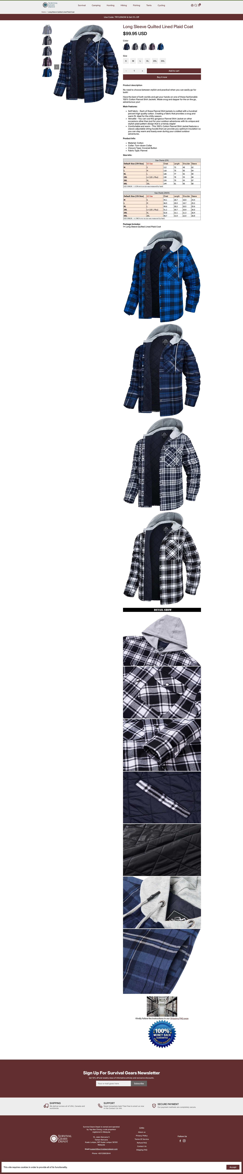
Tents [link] (149, 5)
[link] (50, 7)
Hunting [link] (110, 5)
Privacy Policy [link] (142, 1136)
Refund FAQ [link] (142, 1143)
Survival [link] (82, 5)
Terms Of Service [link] (142, 1139)
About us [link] (141, 1132)
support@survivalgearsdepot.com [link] (104, 1149)
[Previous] (56, 67)
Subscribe (139, 1083)
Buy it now (162, 77)
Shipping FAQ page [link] (179, 1018)
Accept (233, 1167)
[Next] (115, 67)
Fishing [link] (136, 5)
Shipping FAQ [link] (141, 1150)
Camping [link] (96, 5)
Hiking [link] (124, 5)
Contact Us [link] (141, 1146)
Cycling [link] (161, 5)
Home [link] (44, 12)
